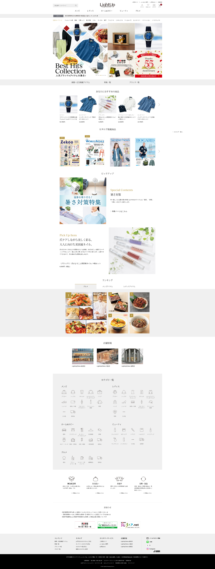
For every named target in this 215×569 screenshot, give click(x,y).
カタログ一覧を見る (81, 546)
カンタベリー (136, 20)
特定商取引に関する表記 (121, 563)
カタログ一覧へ (178, 132)
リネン (94, 20)
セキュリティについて (109, 563)
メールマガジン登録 (154, 538)
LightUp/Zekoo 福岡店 (127, 546)
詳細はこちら (76, 493)
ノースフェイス (156, 20)
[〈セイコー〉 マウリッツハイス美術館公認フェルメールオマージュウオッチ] (148, 36)
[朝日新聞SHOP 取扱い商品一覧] (121, 64)
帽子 (105, 20)
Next (105, 50)
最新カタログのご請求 (82, 549)
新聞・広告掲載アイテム (81, 82)
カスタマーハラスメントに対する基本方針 (113, 560)
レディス (90, 11)
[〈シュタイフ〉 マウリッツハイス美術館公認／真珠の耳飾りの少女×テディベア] (121, 36)
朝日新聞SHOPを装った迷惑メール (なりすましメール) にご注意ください (84, 512)
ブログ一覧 (57, 549)
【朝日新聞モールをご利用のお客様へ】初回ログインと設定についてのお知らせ (86, 514)
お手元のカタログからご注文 (83, 541)
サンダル (100, 20)
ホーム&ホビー (106, 11)
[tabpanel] (80, 50)
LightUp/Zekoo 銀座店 (127, 541)
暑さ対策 (88, 20)
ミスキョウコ (119, 20)
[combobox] (65, 5)
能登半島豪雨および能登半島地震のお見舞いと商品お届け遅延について (83, 517)
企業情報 (86, 560)
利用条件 (128, 560)
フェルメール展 (69, 20)
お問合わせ (152, 2)
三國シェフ (81, 20)
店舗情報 (160, 2)
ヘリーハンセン (146, 20)
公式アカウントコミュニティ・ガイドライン (91, 563)
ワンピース (111, 20)
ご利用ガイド (135, 2)
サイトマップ (131, 563)
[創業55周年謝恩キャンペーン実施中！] (148, 64)
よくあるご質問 (144, 2)
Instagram (152, 549)
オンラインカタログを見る (83, 544)
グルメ (137, 11)
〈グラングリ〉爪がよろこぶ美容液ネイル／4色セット (80, 263)
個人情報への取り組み (96, 560)
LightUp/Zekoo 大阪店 (127, 544)
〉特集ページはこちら (118, 211)
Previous (55, 50)
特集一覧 (107, 82)
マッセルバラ (128, 20)
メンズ (77, 11)
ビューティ (124, 11)
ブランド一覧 (134, 82)
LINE (150, 541)
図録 (76, 20)
